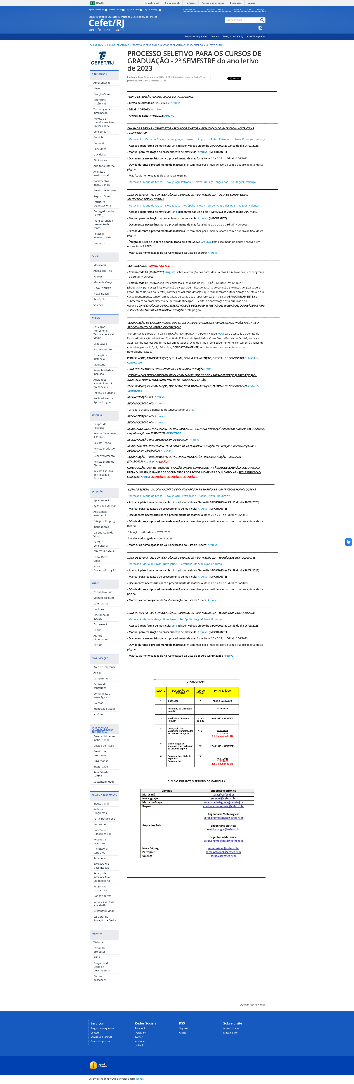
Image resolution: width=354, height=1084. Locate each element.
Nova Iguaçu (101, 293)
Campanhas (100, 678)
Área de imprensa (256, 36)
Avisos (97, 672)
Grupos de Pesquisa (99, 425)
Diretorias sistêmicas (99, 101)
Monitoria (99, 364)
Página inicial (97, 45)
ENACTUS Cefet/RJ (104, 551)
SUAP (96, 957)
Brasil (100, 3)
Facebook (140, 1028)
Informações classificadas (101, 865)
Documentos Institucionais (101, 182)
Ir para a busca (134, 10)
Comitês (98, 137)
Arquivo (175, 103)
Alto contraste (207, 9)
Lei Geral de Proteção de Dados (105, 918)
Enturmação (100, 624)
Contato (215, 36)
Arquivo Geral (101, 196)
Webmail (98, 942)
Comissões (100, 143)
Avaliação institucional (101, 173)
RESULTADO (173, 433)
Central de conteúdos (99, 686)
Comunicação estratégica (101, 695)
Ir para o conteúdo (97, 10)
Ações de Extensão (104, 506)
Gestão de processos (99, 753)
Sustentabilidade (103, 781)
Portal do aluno (102, 592)
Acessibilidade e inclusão (103, 372)
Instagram (140, 1032)
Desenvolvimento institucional (104, 738)
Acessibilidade (190, 9)
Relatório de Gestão (100, 774)
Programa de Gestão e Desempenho (101, 966)
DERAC (97, 645)
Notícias (98, 714)
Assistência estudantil (100, 513)
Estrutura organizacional (102, 203)
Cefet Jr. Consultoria (100, 543)
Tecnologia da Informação (102, 111)
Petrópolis (99, 299)
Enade (97, 630)
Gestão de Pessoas (104, 190)
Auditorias (99, 824)
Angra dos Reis (102, 270)
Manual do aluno (103, 597)
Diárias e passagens (100, 978)
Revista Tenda (102, 443)
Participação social (104, 818)
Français (261, 9)
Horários (98, 609)
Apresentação (101, 82)
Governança (100, 761)
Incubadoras (101, 527)
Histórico (98, 88)
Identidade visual (104, 708)
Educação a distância (100, 357)
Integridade (100, 766)
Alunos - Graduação (118, 45)
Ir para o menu (116, 10)
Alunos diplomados (100, 637)
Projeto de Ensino (104, 392)
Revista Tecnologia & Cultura (104, 435)
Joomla (140, 1078)
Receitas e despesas (99, 841)
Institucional (101, 803)
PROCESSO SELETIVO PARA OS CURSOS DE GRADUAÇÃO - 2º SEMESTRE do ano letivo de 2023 (194, 61)
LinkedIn (139, 1045)
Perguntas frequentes (196, 36)
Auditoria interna (104, 166)
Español (237, 9)
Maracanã (99, 265)
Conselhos (99, 131)
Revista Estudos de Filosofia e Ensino (103, 474)
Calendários (100, 603)
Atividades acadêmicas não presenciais (103, 383)
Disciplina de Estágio (101, 616)
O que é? (184, 1028)
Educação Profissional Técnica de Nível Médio (103, 332)
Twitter (139, 1036)
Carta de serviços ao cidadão (104, 903)
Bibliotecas (100, 160)
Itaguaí (97, 276)
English (249, 9)
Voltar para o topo (254, 1005)
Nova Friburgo (102, 288)
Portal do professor (99, 949)
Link (174, 212)
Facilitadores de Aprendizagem (103, 400)
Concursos (99, 149)
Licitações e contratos (100, 850)
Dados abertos (102, 896)
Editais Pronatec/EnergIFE (104, 568)
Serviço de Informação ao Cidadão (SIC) (102, 877)
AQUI (139, 287)
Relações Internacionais (102, 235)
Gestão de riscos (103, 745)
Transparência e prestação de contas (103, 224)
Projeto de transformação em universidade (104, 122)
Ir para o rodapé (153, 10)
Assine (182, 1032)
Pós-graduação (102, 349)
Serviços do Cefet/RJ (233, 36)
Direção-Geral (101, 94)
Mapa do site (224, 9)
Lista (208, 369)
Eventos (98, 703)
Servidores (100, 858)
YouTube (140, 1041)
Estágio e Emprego (104, 521)
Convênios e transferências (102, 831)
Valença (98, 305)
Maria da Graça (102, 282)
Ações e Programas (100, 811)
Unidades (99, 243)
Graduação (100, 343)
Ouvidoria (99, 154)
